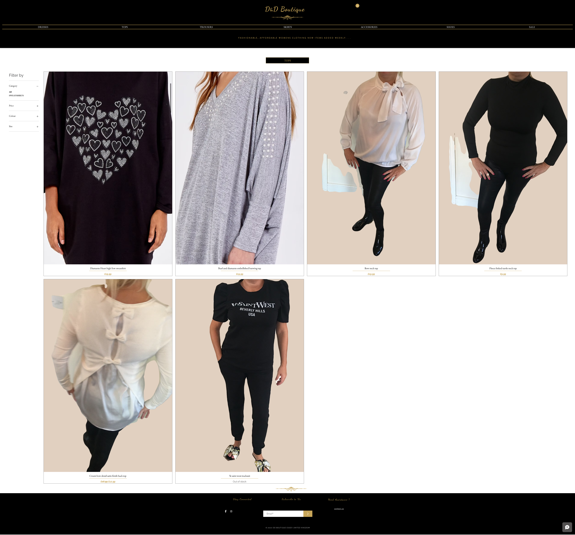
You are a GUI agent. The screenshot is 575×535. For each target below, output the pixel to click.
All (10, 92)
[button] (357, 6)
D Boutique (289, 9)
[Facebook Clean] (225, 511)
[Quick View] (108, 168)
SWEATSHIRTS (16, 95)
